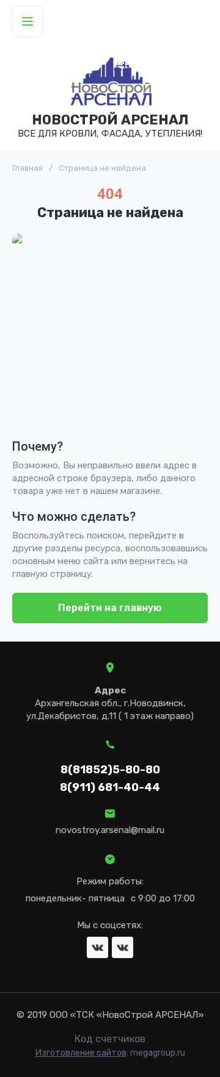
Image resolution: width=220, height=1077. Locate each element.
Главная (27, 168)
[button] (27, 21)
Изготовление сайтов (81, 1053)
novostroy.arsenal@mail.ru (110, 830)
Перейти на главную (110, 608)
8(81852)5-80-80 (110, 769)
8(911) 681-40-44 (110, 787)
